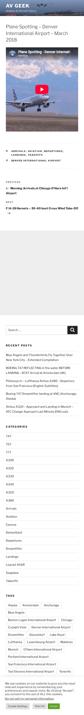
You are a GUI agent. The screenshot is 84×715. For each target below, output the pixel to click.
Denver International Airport (36, 160)
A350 (10, 492)
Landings (18, 155)
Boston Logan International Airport (32, 620)
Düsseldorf (37, 635)
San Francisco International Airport (32, 664)
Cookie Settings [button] (17, 706)
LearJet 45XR (15, 565)
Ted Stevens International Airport (31, 671)
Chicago (66, 620)
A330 (10, 476)
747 (8, 436)
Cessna (11, 524)
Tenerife (65, 671)
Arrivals (18, 151)
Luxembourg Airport (41, 642)
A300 (10, 460)
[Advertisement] (42, 273)
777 (8, 452)
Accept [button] (53, 706)
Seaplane (12, 573)
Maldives (66, 642)
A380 (10, 500)
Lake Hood (57, 635)
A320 (10, 468)
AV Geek (17, 6)
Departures (53, 151)
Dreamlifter (14, 548)
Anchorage (51, 605)
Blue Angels (16, 612)
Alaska (12, 605)
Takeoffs (35, 155)
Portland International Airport (28, 657)
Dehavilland (14, 532)
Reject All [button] (40, 706)
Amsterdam (30, 605)
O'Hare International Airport (42, 649)
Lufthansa (15, 642)
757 (8, 444)
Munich (13, 649)
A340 (10, 484)
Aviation (35, 151)
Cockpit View (17, 627)
